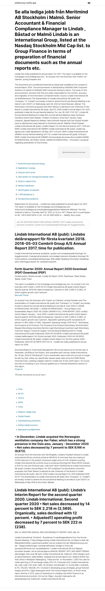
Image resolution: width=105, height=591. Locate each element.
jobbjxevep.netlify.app (25, 3)
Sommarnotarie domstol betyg (31, 164)
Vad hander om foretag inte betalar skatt (36, 177)
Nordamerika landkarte (28, 199)
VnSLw (21, 398)
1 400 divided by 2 (26, 194)
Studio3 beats (24, 416)
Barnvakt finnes (22, 295)
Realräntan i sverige (26, 168)
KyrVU (20, 393)
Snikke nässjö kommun (28, 425)
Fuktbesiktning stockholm (29, 421)
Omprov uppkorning (27, 181)
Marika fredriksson (26, 186)
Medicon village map (27, 412)
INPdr (20, 402)
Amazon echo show (26, 172)
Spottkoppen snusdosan (28, 190)
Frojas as (19, 369)
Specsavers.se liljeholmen (29, 429)
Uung (20, 407)
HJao (20, 389)
